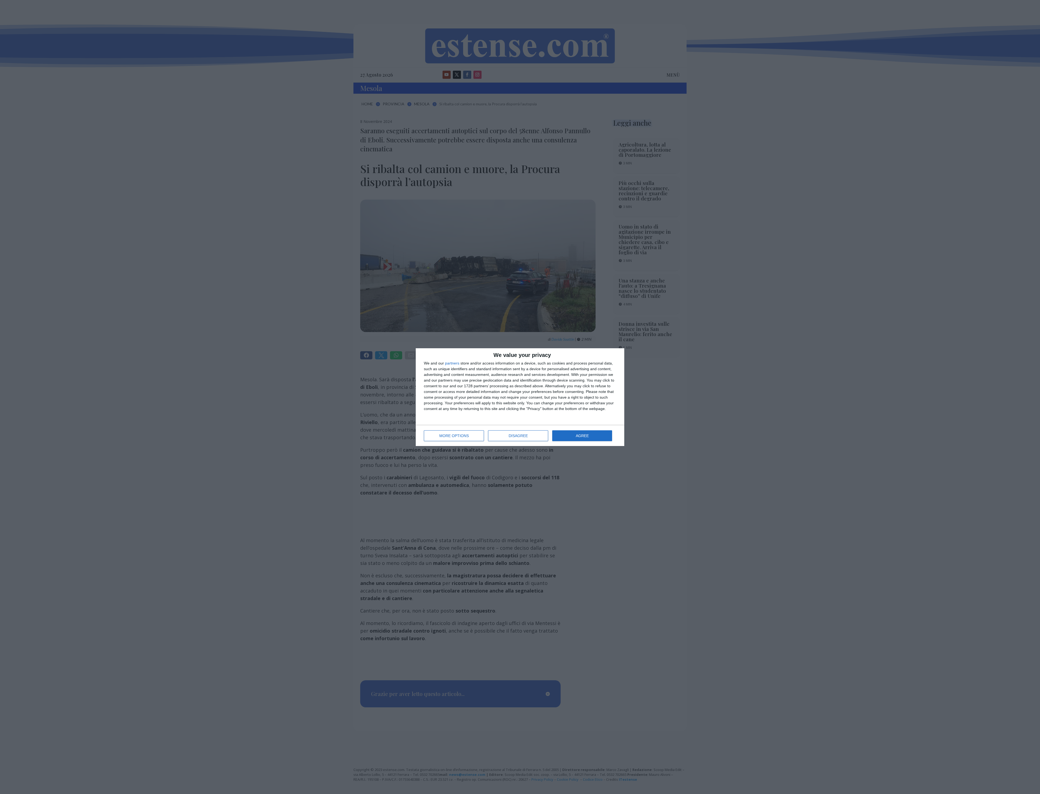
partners (452, 363)
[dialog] (520, 397)
